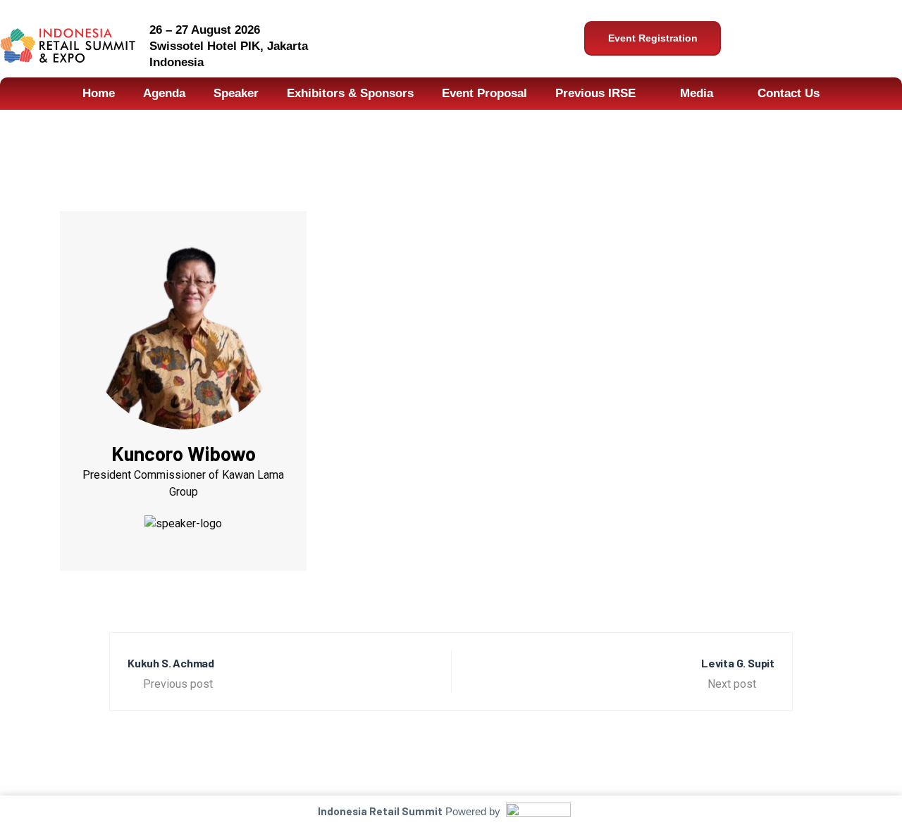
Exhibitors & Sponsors (350, 93)
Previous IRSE (595, 93)
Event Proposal (484, 93)
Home (98, 93)
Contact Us (789, 93)
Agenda (164, 93)
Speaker (236, 93)
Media (696, 93)
